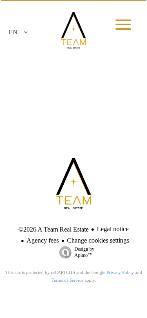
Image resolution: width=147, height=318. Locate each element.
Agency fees (43, 240)
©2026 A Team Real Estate (53, 229)
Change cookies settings (98, 240)
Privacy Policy (120, 272)
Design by (84, 252)
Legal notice (113, 228)
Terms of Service (67, 280)
